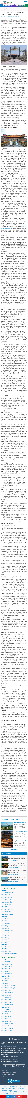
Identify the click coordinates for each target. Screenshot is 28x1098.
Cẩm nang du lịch (20, 9)
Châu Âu (4, 916)
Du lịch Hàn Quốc (7, 895)
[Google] (17, 1065)
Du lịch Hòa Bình (7, 969)
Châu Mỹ (4, 940)
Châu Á (3, 890)
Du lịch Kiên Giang (7, 1002)
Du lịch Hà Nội (6, 961)
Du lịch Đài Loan (6, 911)
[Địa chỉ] (4, 1065)
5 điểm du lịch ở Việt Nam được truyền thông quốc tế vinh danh (17, 857)
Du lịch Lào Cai (6, 971)
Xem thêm (13, 849)
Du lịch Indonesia (7, 897)
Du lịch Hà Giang (7, 964)
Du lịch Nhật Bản (7, 902)
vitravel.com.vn (13, 1061)
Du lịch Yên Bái (6, 981)
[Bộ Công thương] (14, 1081)
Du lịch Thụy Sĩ (6, 935)
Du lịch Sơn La (6, 978)
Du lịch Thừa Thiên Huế (8, 1031)
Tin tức (11, 9)
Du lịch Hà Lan (6, 923)
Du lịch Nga (5, 926)
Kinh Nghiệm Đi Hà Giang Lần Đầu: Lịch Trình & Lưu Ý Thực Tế (20, 822)
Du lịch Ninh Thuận (7, 1004)
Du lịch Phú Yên (6, 1007)
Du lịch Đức (5, 921)
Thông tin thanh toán (8, 1074)
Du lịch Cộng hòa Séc (8, 930)
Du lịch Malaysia (6, 900)
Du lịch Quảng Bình (7, 1023)
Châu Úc (4, 944)
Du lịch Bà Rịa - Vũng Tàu (9, 988)
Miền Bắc (4, 959)
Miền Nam (4, 983)
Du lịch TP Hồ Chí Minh (8, 985)
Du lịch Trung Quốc (7, 909)
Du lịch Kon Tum (6, 1016)
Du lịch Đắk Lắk (6, 1014)
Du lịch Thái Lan (6, 907)
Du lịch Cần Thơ (6, 997)
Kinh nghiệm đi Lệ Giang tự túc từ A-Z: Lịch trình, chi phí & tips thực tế (20, 831)
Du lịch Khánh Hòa (7, 1000)
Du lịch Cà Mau (6, 995)
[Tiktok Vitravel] (23, 1065)
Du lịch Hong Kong (7, 914)
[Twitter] (10, 1065)
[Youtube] (13, 1065)
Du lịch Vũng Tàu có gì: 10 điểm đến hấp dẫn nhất (17, 871)
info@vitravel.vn (12, 1059)
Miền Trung (5, 1009)
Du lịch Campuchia (7, 892)
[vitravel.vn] (7, 1065)
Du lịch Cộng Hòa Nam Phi (9, 953)
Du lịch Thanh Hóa (7, 1028)
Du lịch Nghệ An (6, 1021)
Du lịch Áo (5, 918)
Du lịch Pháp (5, 928)
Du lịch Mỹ (5, 942)
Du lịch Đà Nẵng (6, 1011)
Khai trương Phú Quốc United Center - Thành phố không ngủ (17, 864)
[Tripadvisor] (20, 1065)
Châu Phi (4, 949)
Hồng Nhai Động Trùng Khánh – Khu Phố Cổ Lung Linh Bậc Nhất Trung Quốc (20, 840)
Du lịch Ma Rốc (6, 951)
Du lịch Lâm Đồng (7, 1019)
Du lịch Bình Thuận (7, 992)
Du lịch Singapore (7, 904)
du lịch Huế (22, 28)
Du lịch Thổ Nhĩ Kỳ (7, 933)
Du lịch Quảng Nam (7, 1026)
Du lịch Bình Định (7, 990)
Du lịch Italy (5, 938)
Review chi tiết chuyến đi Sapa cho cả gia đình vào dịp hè (16, 878)
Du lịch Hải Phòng (7, 966)
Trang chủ (4, 9)
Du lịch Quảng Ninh (7, 976)
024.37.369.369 (14, 1056)
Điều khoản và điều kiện (9, 1072)
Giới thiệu (5, 1070)
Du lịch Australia (6, 947)
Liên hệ (4, 1077)
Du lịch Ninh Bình (7, 974)
